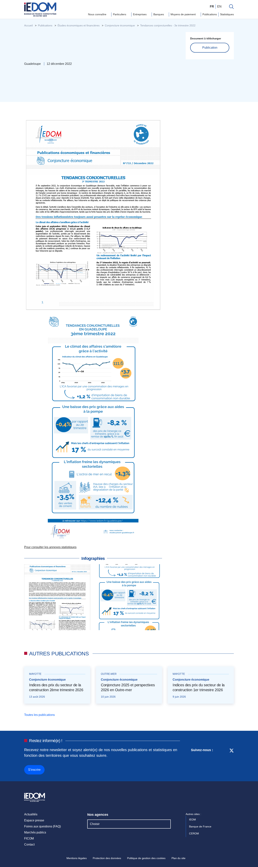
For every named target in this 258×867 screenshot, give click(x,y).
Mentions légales (76, 858)
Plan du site (178, 858)
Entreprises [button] (140, 14)
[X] (231, 760)
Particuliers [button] (120, 14)
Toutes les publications (40, 714)
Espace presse (34, 820)
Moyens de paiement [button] (183, 14)
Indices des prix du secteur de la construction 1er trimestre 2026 (199, 687)
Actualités (30, 814)
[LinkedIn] (218, 760)
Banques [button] (159, 14)
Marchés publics (35, 832)
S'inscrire (34, 769)
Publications (209, 14)
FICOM (29, 838)
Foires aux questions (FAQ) (42, 826)
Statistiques (227, 14)
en (219, 6)
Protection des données (107, 858)
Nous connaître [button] (97, 14)
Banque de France (200, 826)
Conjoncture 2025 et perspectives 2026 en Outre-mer (128, 687)
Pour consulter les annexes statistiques (50, 547)
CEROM (194, 833)
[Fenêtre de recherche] (231, 6)
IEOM (193, 819)
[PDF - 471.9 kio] (93, 214)
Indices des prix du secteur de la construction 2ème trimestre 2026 (56, 687)
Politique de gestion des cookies (146, 858)
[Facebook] (224, 760)
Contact (29, 844)
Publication (209, 47)
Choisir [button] (95, 824)
